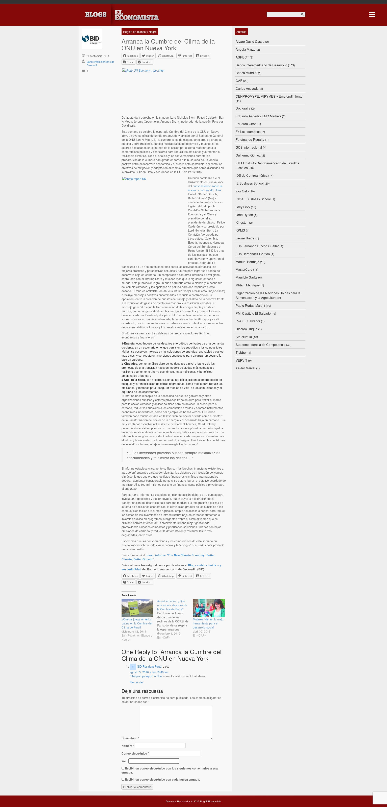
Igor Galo (242, 191)
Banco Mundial (246, 72)
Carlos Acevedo (247, 88)
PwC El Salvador (248, 321)
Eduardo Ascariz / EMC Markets (258, 116)
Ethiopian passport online (146, 676)
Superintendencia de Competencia (260, 344)
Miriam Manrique (248, 285)
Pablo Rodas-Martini (250, 305)
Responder (137, 682)
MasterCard (244, 269)
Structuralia (244, 336)
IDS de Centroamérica (251, 175)
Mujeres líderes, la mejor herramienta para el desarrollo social (209, 623)
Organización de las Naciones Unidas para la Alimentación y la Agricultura (268, 295)
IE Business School (250, 183)
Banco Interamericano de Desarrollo (261, 65)
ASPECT (242, 57)
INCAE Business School (253, 199)
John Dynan (244, 214)
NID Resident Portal (149, 666)
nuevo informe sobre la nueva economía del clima (205, 188)
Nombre (128, 746)
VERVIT (241, 360)
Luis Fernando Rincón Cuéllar (257, 246)
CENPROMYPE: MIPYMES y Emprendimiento (269, 96)
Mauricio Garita (246, 277)
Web (125, 761)
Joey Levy (243, 207)
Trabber (241, 352)
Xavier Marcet (245, 368)
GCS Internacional (249, 147)
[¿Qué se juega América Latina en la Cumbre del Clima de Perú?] (137, 608)
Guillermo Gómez (248, 155)
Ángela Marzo (246, 49)
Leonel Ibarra (245, 238)
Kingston (242, 222)
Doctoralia (243, 108)
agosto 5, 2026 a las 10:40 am (149, 672)
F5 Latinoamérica (248, 131)
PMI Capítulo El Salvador (254, 313)
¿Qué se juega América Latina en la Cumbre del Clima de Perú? (137, 623)
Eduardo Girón (246, 123)
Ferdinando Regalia (250, 139)
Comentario (130, 738)
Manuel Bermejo (247, 261)
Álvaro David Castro (250, 41)
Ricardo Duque (246, 329)
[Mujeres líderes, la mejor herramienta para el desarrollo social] (209, 608)
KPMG (240, 230)
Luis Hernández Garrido (253, 254)
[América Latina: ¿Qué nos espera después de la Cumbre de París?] (175, 619)
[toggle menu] (372, 13)
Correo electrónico (135, 753)
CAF (239, 80)
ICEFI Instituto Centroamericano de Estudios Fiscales (267, 165)
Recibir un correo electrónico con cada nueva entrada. (162, 779)
